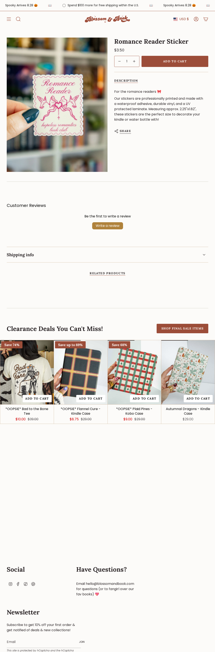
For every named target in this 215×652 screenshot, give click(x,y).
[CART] (206, 19)
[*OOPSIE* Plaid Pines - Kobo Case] (134, 372)
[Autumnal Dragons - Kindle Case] (188, 372)
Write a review (107, 225)
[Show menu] (9, 19)
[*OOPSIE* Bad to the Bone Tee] (27, 372)
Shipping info (20, 254)
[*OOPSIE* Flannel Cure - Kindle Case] (81, 372)
